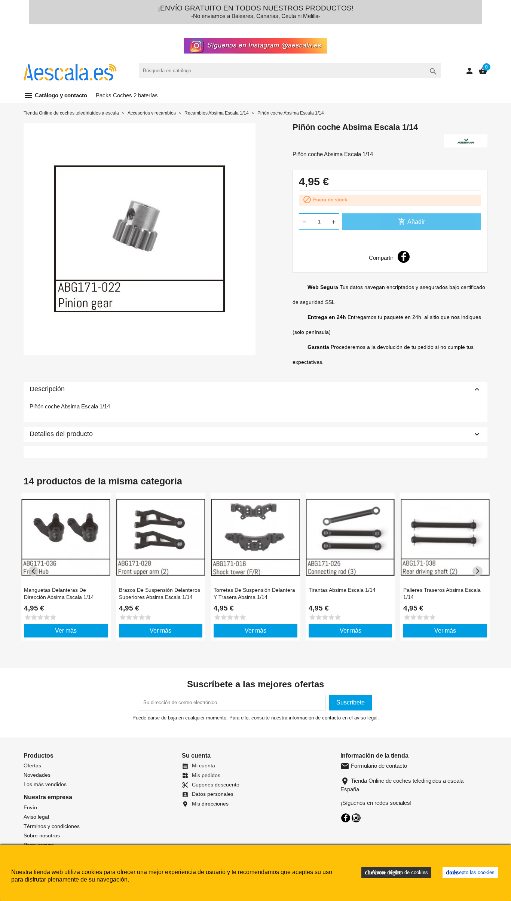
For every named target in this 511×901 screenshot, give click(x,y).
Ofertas (32, 765)
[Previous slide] (33, 571)
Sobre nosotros (42, 835)
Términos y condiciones (52, 826)
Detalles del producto (255, 434)
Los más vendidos (45, 784)
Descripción (255, 389)
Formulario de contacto (373, 765)
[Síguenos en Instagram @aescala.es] (255, 43)
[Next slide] (477, 571)
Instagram (356, 817)
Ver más (66, 630)
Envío (30, 807)
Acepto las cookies (470, 872)
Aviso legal (36, 817)
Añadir (411, 221)
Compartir (403, 256)
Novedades (37, 775)
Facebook (345, 817)
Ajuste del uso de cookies (396, 872)
